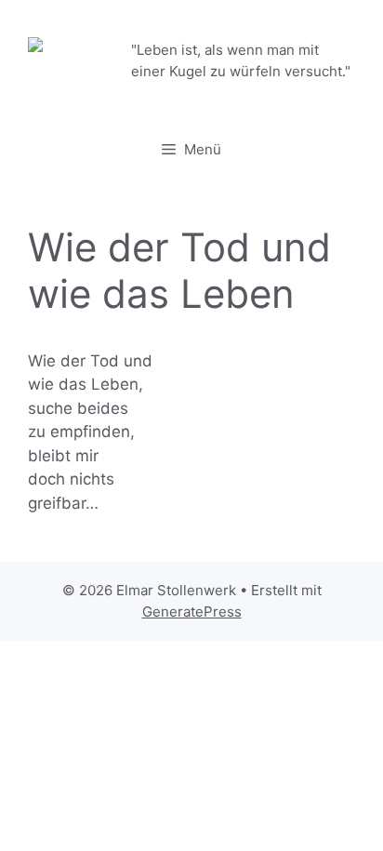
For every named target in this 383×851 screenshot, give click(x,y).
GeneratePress (192, 611)
